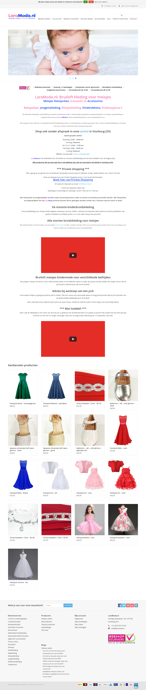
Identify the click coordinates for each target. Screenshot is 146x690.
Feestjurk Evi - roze (84, 493)
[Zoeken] (121, 15)
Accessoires (100, 19)
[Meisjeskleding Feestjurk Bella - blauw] (23, 474)
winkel (84, 131)
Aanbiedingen (46, 627)
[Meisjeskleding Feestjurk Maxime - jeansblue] (56, 385)
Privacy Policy (13, 642)
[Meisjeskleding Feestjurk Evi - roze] (90, 474)
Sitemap (11, 647)
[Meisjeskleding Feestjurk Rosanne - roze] (123, 519)
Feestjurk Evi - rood (117, 493)
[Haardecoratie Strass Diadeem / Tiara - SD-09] (56, 519)
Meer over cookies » (101, 2)
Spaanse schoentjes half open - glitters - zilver (22, 449)
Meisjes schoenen (71, 19)
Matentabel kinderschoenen (18, 636)
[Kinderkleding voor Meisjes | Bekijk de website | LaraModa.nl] (22, 17)
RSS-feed (44, 630)
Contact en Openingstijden (81, 154)
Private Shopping (120, 19)
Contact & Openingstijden (17, 619)
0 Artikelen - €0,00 (110, 6)
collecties (57, 19)
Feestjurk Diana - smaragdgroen (23, 403)
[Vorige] (12, 52)
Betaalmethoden (14, 624)
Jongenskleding (13, 659)
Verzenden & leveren (15, 627)
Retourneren (12, 630)
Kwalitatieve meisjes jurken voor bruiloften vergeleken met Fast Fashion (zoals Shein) (56, 674)
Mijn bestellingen (81, 622)
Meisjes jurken (44, 19)
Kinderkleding (13, 650)
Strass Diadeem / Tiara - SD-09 (55, 538)
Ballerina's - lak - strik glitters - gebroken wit (89, 449)
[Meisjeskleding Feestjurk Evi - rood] (123, 474)
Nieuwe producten (48, 624)
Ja (85, 2)
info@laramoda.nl (85, 184)
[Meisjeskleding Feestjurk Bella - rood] (123, 430)
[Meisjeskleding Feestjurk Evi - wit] (56, 474)
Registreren (79, 619)
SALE (109, 19)
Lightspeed (40, 684)
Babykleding (12, 653)
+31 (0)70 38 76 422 (118, 626)
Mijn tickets (79, 624)
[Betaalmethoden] (79, 684)
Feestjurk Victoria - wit (19, 582)
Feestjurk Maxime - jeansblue (55, 403)
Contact (133, 19)
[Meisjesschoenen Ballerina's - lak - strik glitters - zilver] (123, 385)
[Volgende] (133, 52)
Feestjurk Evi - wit (50, 493)
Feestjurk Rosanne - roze (120, 538)
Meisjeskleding (13, 656)
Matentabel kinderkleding (17, 633)
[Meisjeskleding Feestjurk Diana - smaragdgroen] (23, 385)
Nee (91, 2)
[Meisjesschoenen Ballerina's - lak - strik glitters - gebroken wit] (90, 430)
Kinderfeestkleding (15, 662)
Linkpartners (12, 664)
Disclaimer (12, 644)
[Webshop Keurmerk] (123, 638)
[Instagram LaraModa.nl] (136, 605)
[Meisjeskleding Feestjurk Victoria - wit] (23, 564)
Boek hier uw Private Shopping (73, 179)
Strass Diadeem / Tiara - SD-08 (22, 538)
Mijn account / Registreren (129, 6)
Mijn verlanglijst (80, 627)
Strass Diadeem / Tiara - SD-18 (89, 403)
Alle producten (46, 622)
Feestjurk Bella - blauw (19, 493)
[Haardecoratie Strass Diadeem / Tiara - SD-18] (90, 385)
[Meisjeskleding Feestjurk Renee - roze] (90, 519)
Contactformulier (14, 622)
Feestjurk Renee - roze (85, 538)
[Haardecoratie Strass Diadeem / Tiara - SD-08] (23, 519)
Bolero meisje (87, 19)
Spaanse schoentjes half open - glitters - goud (55, 449)
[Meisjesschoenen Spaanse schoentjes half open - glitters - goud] (56, 430)
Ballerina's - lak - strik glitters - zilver (122, 404)
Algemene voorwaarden (17, 639)
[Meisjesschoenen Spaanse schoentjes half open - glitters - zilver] (23, 430)
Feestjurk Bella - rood (118, 448)
